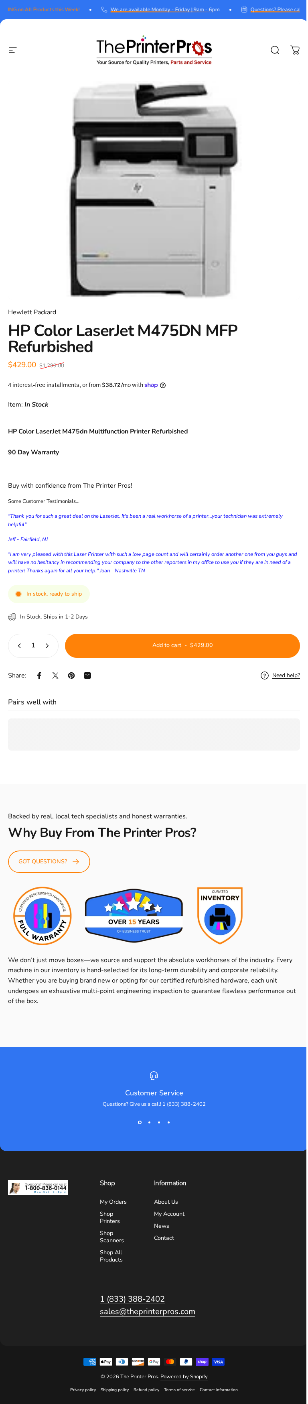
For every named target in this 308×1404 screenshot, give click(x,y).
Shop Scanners (112, 1236)
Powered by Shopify (184, 1376)
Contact (164, 1237)
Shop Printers (110, 1217)
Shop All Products (111, 1256)
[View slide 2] (149, 1122)
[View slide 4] (168, 1122)
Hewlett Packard (32, 312)
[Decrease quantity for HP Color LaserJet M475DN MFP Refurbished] (17, 645)
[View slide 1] (139, 1122)
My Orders (113, 1201)
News (161, 1225)
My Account (169, 1213)
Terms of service (179, 1390)
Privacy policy (83, 1390)
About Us (166, 1201)
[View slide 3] (159, 1122)
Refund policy (146, 1390)
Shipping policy (115, 1390)
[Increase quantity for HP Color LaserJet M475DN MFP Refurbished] (49, 645)
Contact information (219, 1390)
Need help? (286, 675)
